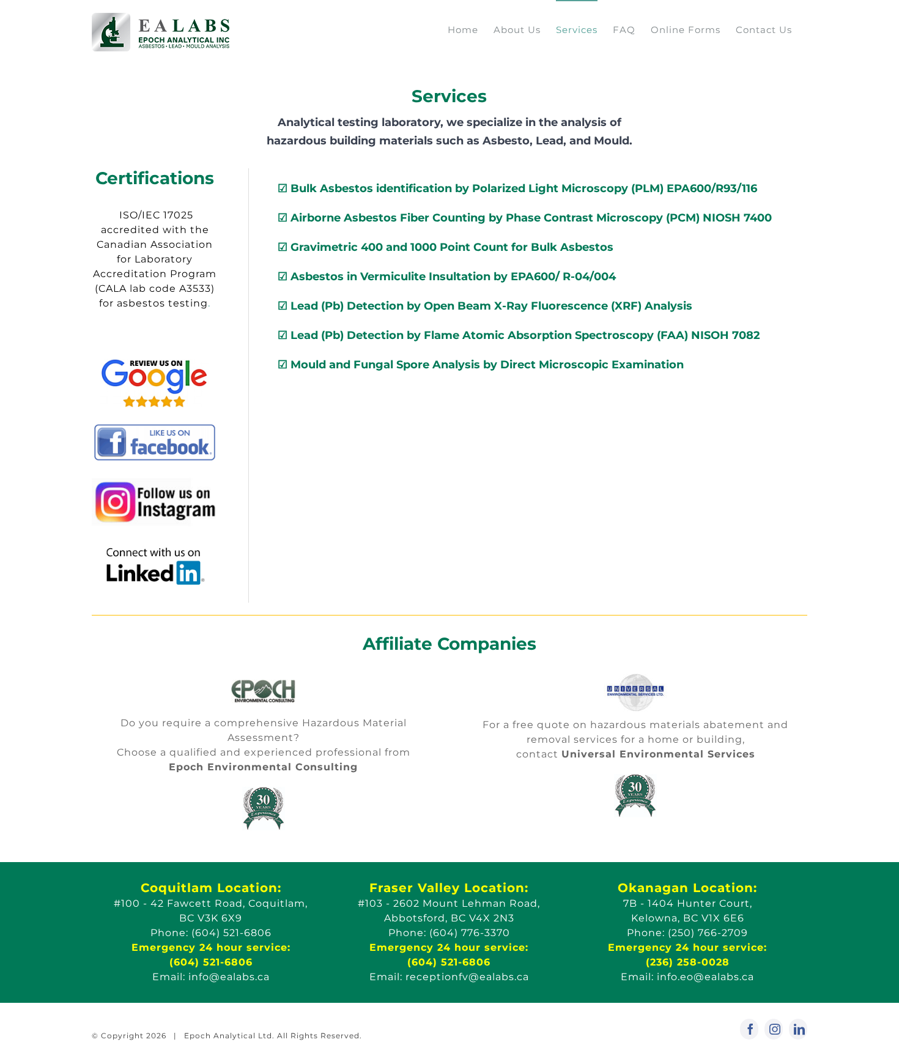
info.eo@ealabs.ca (705, 977)
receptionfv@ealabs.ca (467, 977)
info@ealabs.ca (229, 977)
